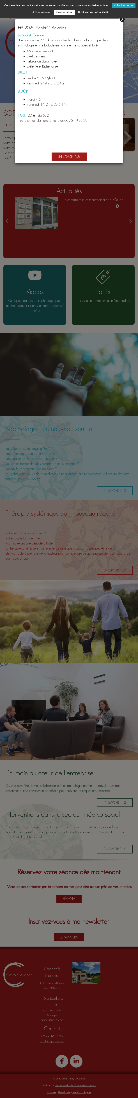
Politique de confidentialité (93, 12)
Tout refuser (42, 12)
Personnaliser (64, 12)
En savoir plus (69, 156)
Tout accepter (125, 5)
